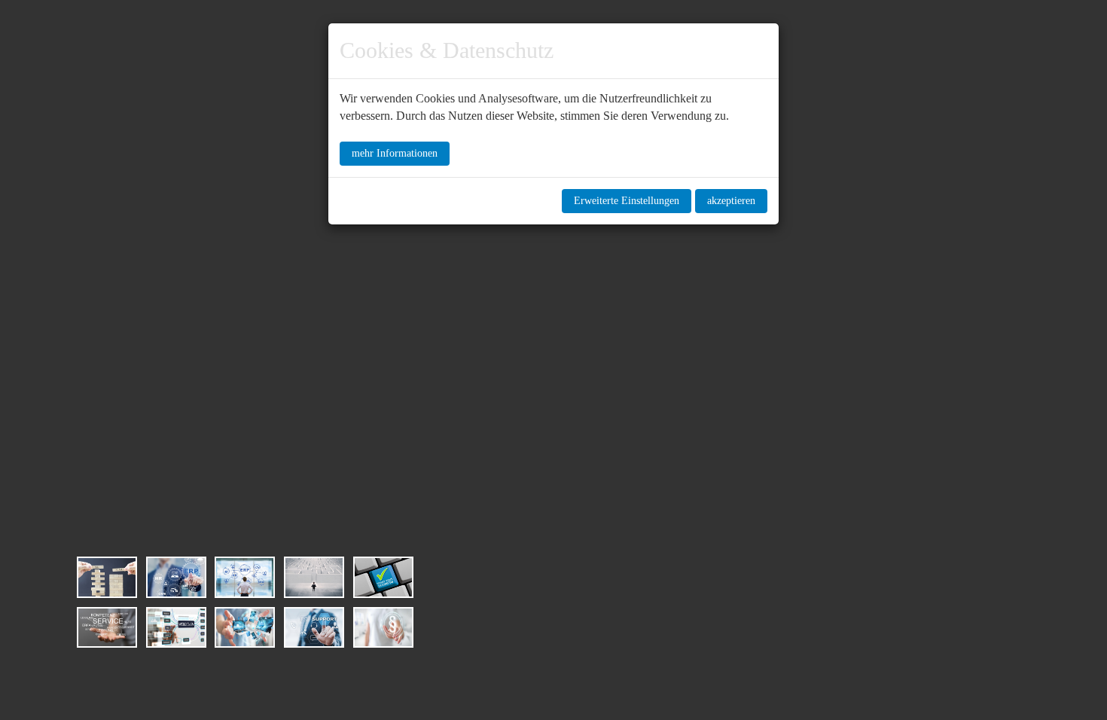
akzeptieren (731, 200)
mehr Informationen (395, 153)
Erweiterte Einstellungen (626, 200)
